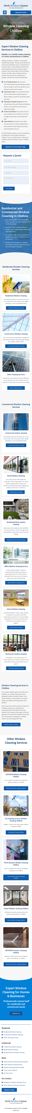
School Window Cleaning (16, 609)
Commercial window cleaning (16, 433)
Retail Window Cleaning (16, 476)
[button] (5, 12)
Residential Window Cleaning (16, 296)
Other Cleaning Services (16, 374)
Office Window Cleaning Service (16, 566)
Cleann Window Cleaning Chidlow (16, 908)
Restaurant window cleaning (16, 654)
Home (9, 23)
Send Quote (9, 188)
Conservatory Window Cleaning (16, 334)
